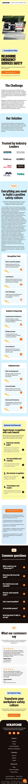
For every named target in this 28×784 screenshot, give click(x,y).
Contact (14, 760)
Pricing (16, 2)
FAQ (25, 2)
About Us (14, 755)
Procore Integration (14, 746)
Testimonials (21, 2)
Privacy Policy (14, 772)
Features (12, 2)
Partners (14, 758)
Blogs (14, 767)
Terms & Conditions (14, 769)
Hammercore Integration (14, 748)
